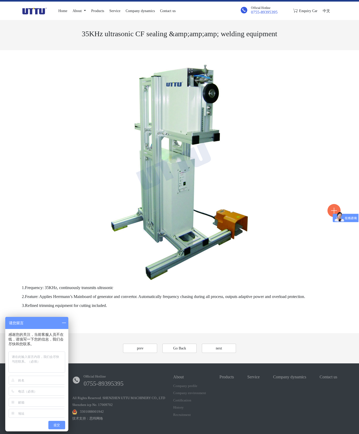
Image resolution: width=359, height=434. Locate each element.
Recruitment (182, 415)
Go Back (179, 348)
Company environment (189, 393)
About (78, 11)
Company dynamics (140, 11)
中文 (326, 11)
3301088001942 (92, 412)
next (219, 348)
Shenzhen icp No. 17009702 (92, 405)
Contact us (168, 11)
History (178, 407)
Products (97, 11)
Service (114, 11)
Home (62, 11)
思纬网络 (96, 418)
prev (140, 348)
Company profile (185, 386)
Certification (182, 400)
